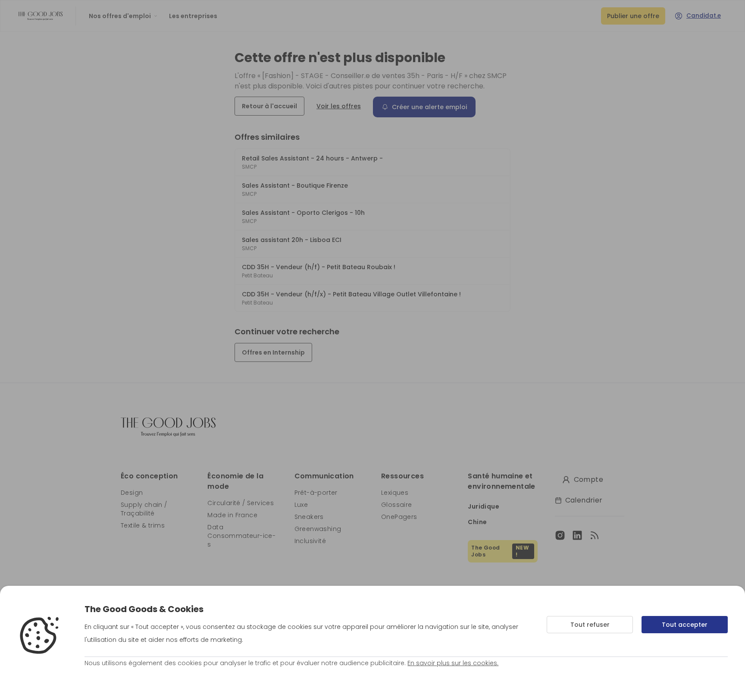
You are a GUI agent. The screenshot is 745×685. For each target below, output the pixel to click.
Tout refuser (590, 624)
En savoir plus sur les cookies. (452, 663)
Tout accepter (684, 624)
